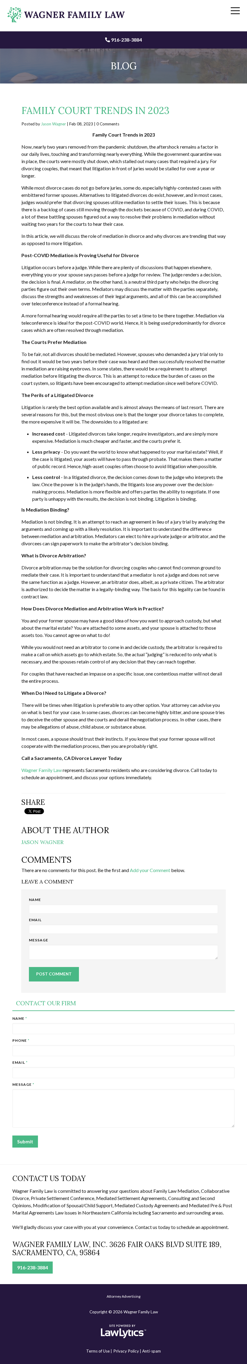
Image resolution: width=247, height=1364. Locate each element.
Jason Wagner (53, 123)
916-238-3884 (126, 40)
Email (35, 920)
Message (38, 940)
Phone (21, 1040)
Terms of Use (98, 1351)
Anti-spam (151, 1351)
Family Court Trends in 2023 (95, 110)
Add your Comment (150, 870)
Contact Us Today (49, 1178)
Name (35, 899)
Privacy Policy (126, 1351)
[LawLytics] (123, 1331)
